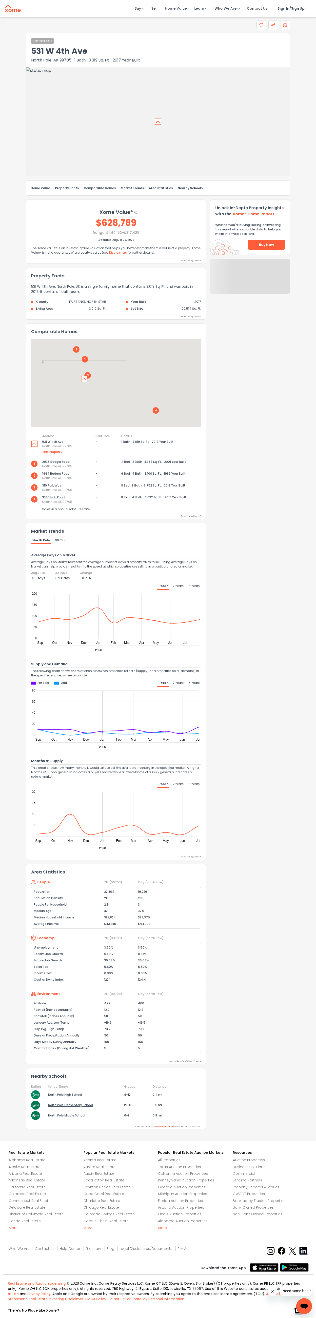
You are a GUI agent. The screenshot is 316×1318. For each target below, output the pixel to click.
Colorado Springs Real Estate (109, 1214)
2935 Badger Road (56, 462)
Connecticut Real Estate (30, 1200)
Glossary (93, 1248)
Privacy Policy (39, 1293)
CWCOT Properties (249, 1193)
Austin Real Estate (98, 1173)
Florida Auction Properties (180, 1200)
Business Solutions (249, 1166)
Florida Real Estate (25, 1220)
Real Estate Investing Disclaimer (56, 1299)
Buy (138, 8)
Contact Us (257, 8)
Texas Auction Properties (179, 1166)
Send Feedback (250, 281)
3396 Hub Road (53, 497)
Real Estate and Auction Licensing (37, 1283)
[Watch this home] (261, 25)
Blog (110, 1248)
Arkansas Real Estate (27, 1180)
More (13, 1227)
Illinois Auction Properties (179, 1214)
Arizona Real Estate (25, 1173)
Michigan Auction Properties (182, 1193)
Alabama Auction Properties (183, 1220)
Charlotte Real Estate (101, 1200)
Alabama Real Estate (27, 1159)
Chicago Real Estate (101, 1207)
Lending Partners (247, 1180)
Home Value (176, 8)
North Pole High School (65, 1095)
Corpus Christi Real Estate (106, 1220)
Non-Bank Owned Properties (257, 1214)
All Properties (169, 1159)
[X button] (293, 1250)
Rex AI (182, 1248)
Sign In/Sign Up (291, 8)
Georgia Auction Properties (182, 1187)
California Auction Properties (183, 1173)
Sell (154, 8)
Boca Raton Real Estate (103, 1180)
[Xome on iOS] (265, 1267)
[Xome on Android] (294, 1267)
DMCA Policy (95, 1299)
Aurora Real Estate (99, 1166)
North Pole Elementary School (70, 1105)
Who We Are (226, 8)
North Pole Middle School (66, 1115)
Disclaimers (118, 252)
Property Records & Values (256, 1187)
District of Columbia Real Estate (36, 1214)
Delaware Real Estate (27, 1207)
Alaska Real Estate (24, 1166)
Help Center (70, 1248)
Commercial (244, 1173)
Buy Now (266, 244)
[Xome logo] (13, 7)
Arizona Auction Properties (181, 1207)
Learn (199, 8)
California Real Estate (27, 1187)
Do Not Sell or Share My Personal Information (146, 1299)
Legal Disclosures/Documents (145, 1248)
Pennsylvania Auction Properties (186, 1180)
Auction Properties (249, 1159)
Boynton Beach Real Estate (107, 1187)
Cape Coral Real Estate (103, 1193)
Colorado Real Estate (27, 1193)
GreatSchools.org (163, 1126)
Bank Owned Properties (253, 1207)
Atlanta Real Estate (99, 1159)
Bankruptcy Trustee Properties (259, 1200)
